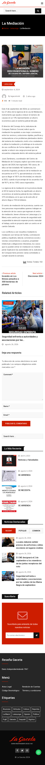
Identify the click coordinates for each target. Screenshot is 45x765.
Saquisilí (22, 719)
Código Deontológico (10, 690)
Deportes (35, 709)
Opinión (27, 714)
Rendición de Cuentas (31, 687)
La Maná (6, 714)
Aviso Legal (7, 687)
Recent (9, 531)
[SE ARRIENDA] (9, 476)
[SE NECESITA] (9, 491)
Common (36, 531)
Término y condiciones (31, 690)
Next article (37, 273)
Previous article (9, 273)
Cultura (26, 709)
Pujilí (5, 719)
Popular (22, 531)
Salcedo (13, 719)
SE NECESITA (24, 490)
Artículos (16, 709)
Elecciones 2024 (35, 276)
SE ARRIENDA (24, 475)
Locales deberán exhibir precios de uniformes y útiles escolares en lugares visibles (29, 545)
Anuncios (6, 709)
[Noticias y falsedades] (9, 460)
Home (6, 28)
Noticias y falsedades (28, 460)
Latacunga (14, 28)
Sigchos (31, 719)
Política (36, 714)
